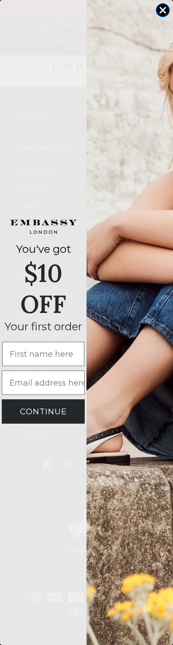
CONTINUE (43, 412)
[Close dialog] (162, 10)
